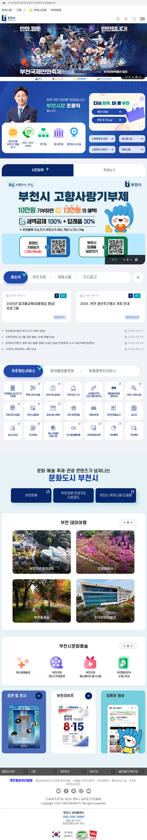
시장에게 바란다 (100, 149)
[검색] (134, 18)
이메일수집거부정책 (83, 780)
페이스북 (66, 791)
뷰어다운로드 (73, 784)
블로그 (58, 791)
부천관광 (31, 495)
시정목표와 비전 (100, 138)
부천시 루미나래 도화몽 (116, 495)
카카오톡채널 (73, 791)
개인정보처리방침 (21, 780)
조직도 (132, 780)
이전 (133, 77)
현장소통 (126, 149)
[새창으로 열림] (73, 52)
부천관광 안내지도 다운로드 (73, 495)
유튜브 (88, 791)
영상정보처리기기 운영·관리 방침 (52, 780)
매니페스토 (127, 138)
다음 (140, 77)
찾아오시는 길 (119, 780)
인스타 (81, 791)
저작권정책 (103, 780)
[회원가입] (126, 18)
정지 (136, 77)
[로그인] (118, 18)
